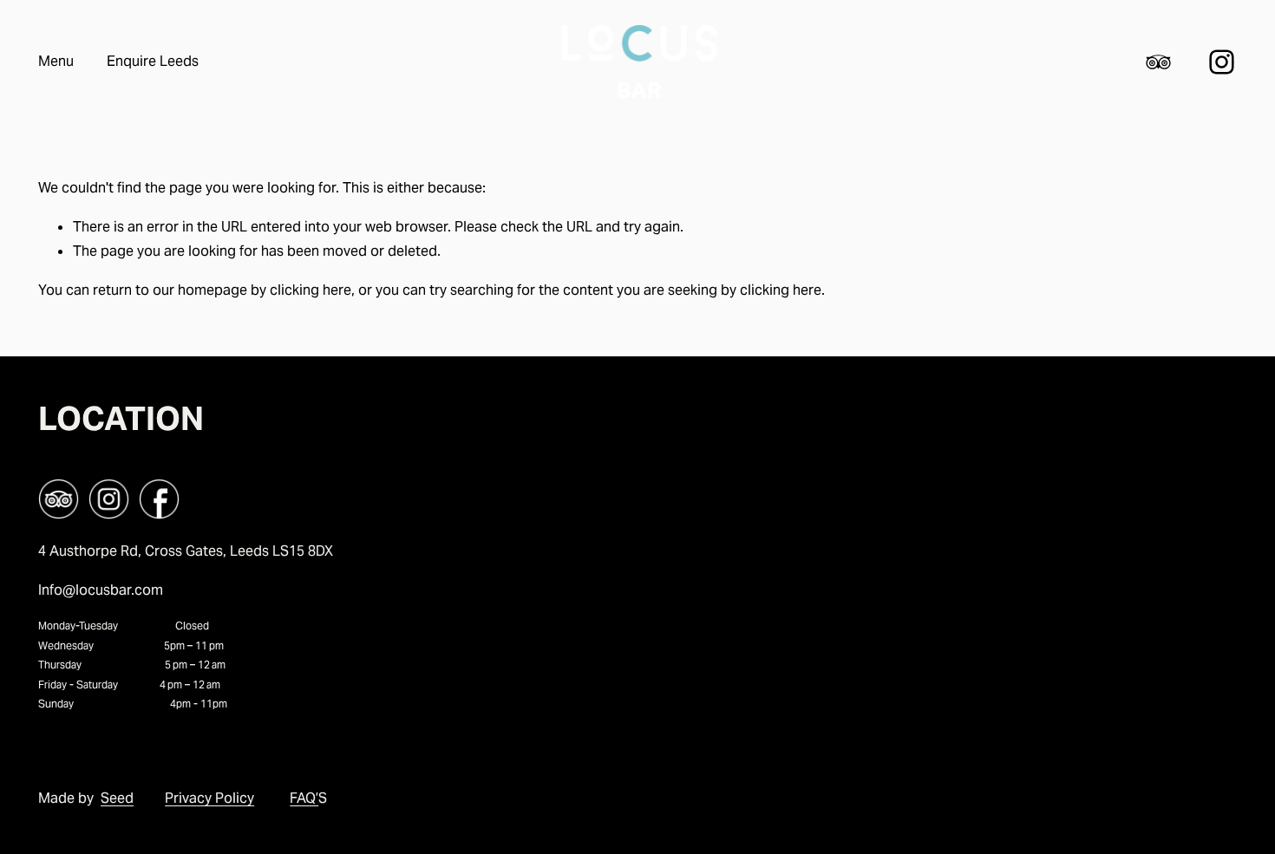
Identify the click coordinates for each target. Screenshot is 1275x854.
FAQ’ (304, 798)
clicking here (310, 290)
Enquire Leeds (153, 61)
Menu (56, 61)
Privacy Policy (209, 798)
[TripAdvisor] (1158, 62)
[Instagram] (1221, 62)
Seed (117, 798)
